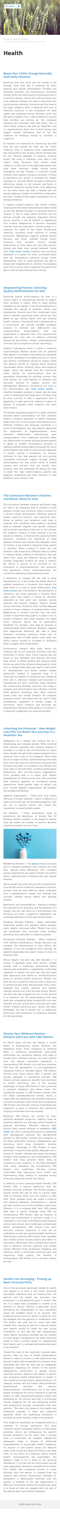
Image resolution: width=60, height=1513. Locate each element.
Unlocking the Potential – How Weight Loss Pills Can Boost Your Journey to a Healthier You (29, 731)
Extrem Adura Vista (15, 39)
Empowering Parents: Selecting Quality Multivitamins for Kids (24, 289)
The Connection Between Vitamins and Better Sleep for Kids (27, 497)
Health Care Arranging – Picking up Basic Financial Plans (27, 1280)
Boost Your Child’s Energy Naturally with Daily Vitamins (27, 75)
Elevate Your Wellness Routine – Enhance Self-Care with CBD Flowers (28, 1035)
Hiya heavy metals (20, 251)
